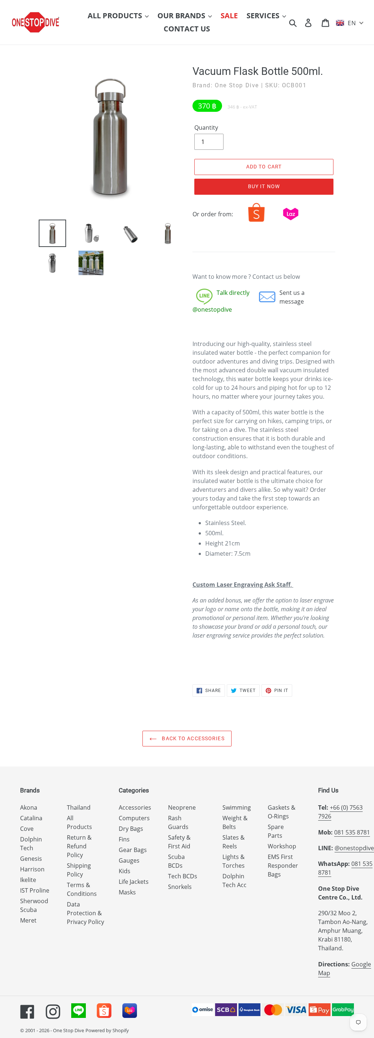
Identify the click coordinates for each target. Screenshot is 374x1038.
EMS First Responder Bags (283, 865)
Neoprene (182, 807)
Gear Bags (133, 850)
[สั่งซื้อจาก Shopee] (256, 222)
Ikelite (28, 880)
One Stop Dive (68, 1030)
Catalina (31, 818)
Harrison (32, 869)
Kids (124, 871)
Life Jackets (134, 882)
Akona (28, 807)
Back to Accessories (192, 738)
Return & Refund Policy (79, 846)
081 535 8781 (352, 832)
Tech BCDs (182, 876)
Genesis (31, 859)
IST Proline (34, 890)
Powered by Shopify (107, 1030)
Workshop (282, 846)
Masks (127, 892)
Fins (124, 839)
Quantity (206, 127)
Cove (27, 829)
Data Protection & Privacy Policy (85, 913)
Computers (134, 818)
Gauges (129, 860)
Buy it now (264, 186)
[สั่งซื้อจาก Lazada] (291, 222)
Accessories (135, 807)
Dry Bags (131, 829)
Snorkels (180, 887)
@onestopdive (354, 848)
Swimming (236, 807)
